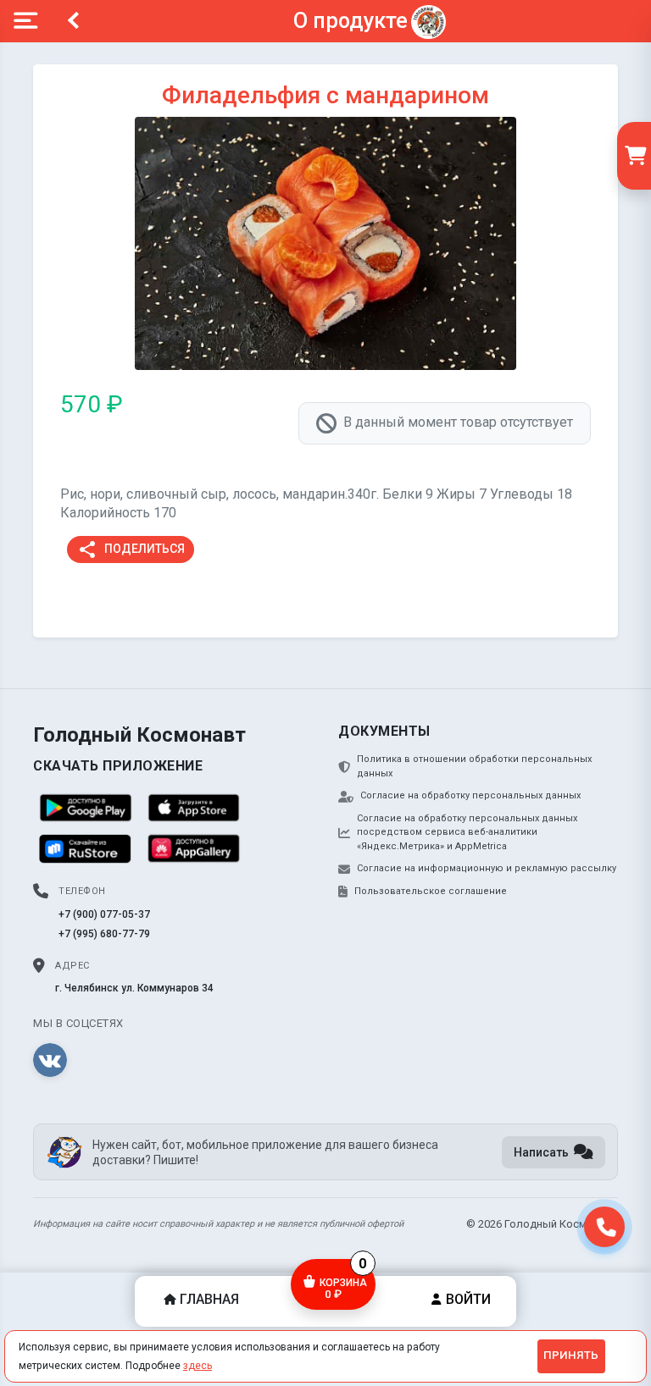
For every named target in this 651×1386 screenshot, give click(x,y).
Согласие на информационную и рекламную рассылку (486, 868)
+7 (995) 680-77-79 (104, 934)
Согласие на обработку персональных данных (470, 795)
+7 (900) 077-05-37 (104, 914)
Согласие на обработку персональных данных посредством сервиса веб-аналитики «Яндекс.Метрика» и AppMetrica (467, 832)
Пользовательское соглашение (430, 891)
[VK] (50, 1060)
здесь (197, 1366)
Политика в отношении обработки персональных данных (474, 766)
